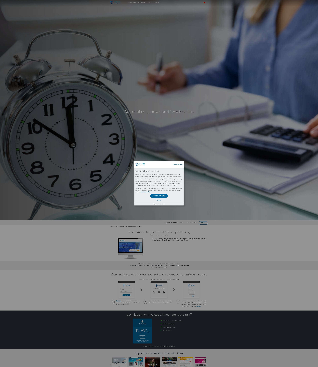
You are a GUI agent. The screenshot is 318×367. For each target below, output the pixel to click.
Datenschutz (162, 204)
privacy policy (146, 192)
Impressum (155, 204)
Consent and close (178, 164)
